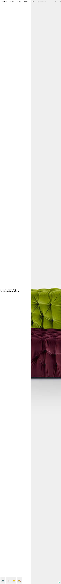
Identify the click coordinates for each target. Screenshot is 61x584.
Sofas (5, 289)
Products (2, 289)
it (60, 1)
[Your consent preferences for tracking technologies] (59, 582)
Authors (25, 1)
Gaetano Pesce (10, 289)
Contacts (32, 1)
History (18, 1)
